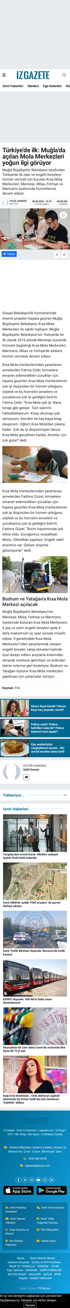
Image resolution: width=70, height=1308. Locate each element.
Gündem (33, 86)
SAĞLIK (47, 1274)
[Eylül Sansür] (11, 772)
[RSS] (52, 1180)
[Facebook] (18, 1180)
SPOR (57, 1274)
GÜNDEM (42, 1266)
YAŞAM (22, 1278)
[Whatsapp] (45, 1180)
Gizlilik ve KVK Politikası (46, 1262)
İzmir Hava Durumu (52, 1207)
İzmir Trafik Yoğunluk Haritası (47, 1220)
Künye (20, 1258)
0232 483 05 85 (37, 1158)
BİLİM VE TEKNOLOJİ (22, 1266)
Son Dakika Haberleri (14, 1242)
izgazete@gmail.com (37, 1165)
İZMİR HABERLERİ (50, 1270)
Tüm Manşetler (50, 1229)
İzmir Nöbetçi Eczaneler (15, 1209)
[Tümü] (65, 795)
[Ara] (64, 75)
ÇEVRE (55, 1266)
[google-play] (51, 1191)
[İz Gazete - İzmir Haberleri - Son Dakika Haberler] (33, 75)
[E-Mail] (26, 777)
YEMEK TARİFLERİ (41, 1278)
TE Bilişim (44, 1288)
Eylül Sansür (31, 769)
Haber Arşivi (48, 1240)
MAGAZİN (35, 1274)
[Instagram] (32, 1180)
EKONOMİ (31, 1270)
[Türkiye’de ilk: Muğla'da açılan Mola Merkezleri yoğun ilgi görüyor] (35, 229)
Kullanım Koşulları (18, 1262)
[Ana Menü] (4, 75)
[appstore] (18, 1191)
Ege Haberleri (52, 86)
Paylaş (11, 254)
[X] (25, 1180)
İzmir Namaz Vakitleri (15, 1220)
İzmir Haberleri (13, 86)
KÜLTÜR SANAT (17, 1274)
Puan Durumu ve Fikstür (17, 1231)
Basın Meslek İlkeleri (42, 1258)
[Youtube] (38, 1180)
